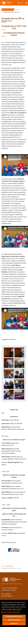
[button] (18, 3)
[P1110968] (19, 352)
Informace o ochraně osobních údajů (10, 612)
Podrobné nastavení (14, 620)
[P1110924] (9, 352)
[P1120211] (9, 394)
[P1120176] (19, 384)
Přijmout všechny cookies (14, 616)
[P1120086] (9, 373)
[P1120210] (19, 394)
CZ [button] (21, 3)
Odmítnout (14, 623)
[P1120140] (9, 384)
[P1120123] (19, 373)
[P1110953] (9, 363)
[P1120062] (19, 363)
